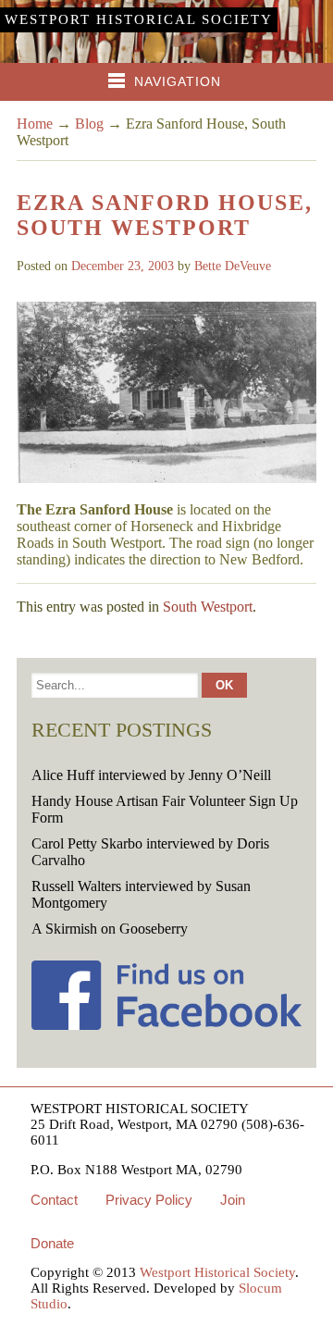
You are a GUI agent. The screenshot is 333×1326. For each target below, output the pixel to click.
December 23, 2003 (122, 266)
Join (232, 1200)
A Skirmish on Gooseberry (109, 928)
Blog (89, 123)
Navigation (177, 81)
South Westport (208, 606)
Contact (54, 1200)
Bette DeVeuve (232, 266)
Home (35, 123)
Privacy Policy (148, 1200)
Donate (52, 1243)
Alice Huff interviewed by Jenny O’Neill (151, 775)
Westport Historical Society (139, 19)
